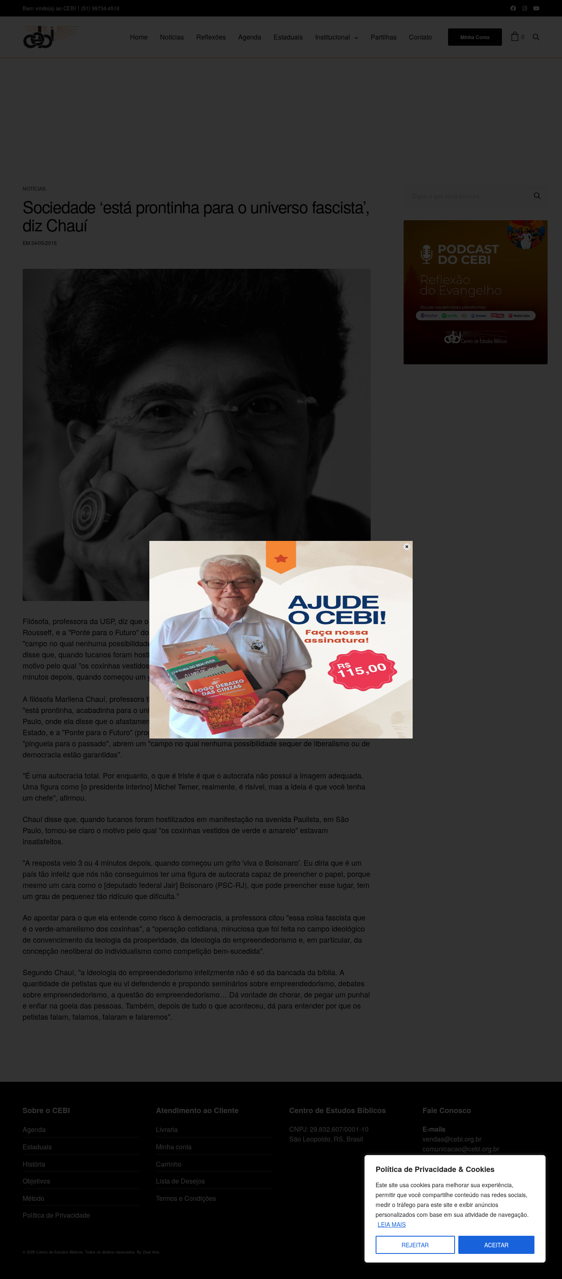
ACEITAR (496, 1245)
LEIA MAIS (392, 1224)
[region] (455, 1209)
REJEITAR (415, 1245)
